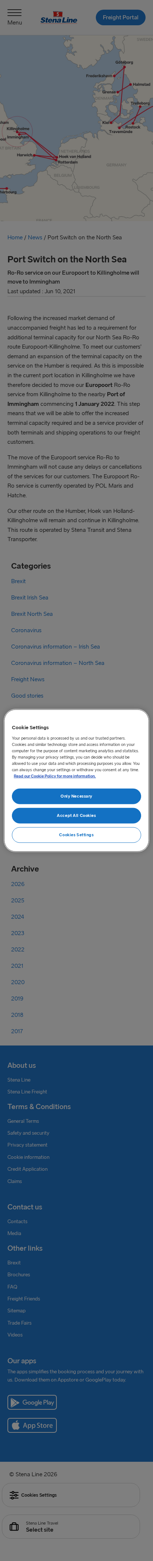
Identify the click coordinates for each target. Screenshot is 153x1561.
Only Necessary (76, 796)
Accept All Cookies (76, 815)
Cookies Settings (76, 834)
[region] (76, 780)
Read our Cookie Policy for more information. (55, 776)
